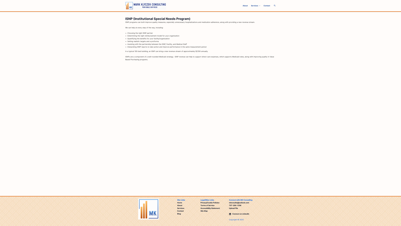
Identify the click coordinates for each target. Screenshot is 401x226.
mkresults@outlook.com (239, 203)
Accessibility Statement (210, 208)
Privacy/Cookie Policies (209, 203)
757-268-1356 (235, 205)
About (245, 6)
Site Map (204, 211)
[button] (259, 5)
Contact (267, 6)
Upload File (233, 208)
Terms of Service (207, 205)
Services (254, 6)
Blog (179, 214)
